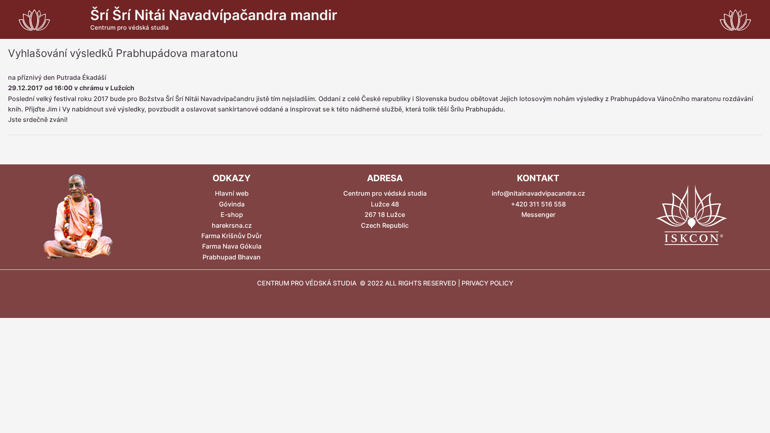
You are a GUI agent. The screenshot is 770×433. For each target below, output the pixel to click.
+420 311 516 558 (538, 204)
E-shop (232, 214)
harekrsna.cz (232, 225)
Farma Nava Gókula (231, 246)
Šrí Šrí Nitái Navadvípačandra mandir (213, 14)
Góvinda (232, 204)
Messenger (538, 214)
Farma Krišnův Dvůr (231, 236)
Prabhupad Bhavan (232, 257)
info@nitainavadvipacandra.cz (538, 193)
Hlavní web (232, 193)
